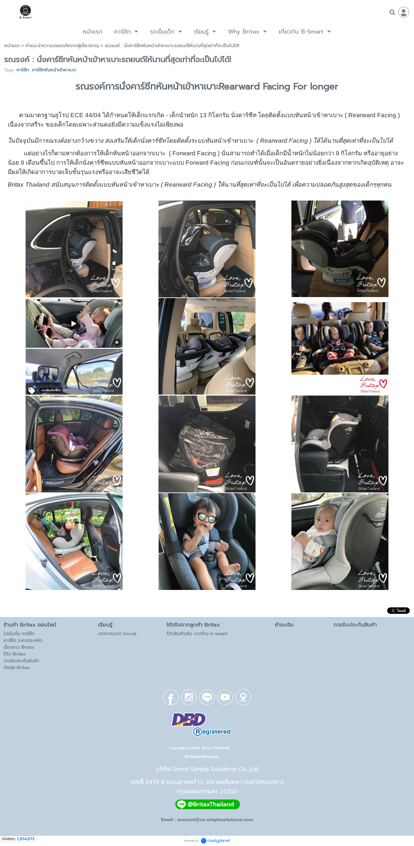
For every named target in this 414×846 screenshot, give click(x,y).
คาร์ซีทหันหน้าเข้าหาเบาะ (54, 70)
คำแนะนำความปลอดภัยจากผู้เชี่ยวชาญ (62, 45)
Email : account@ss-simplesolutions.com (207, 819)
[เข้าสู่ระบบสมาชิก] (403, 12)
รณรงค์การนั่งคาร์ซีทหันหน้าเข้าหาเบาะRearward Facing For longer (207, 86)
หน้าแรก (12, 45)
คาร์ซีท (22, 70)
